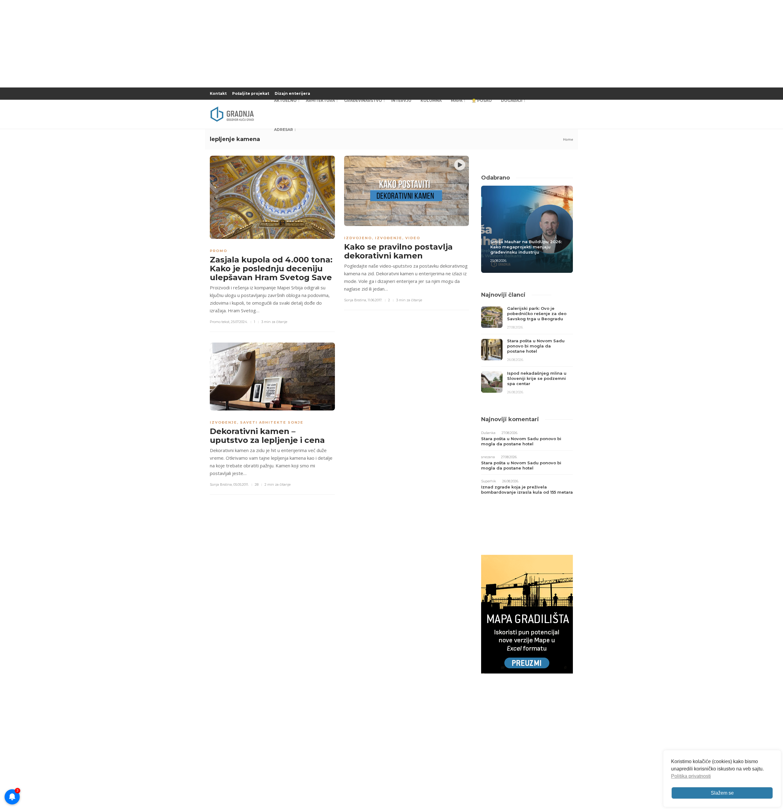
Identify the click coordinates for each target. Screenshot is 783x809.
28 (256, 484)
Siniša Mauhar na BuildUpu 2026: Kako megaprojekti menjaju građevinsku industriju (526, 246)
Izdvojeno (358, 238)
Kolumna (431, 100)
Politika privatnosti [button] (691, 776)
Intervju (401, 100)
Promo (218, 251)
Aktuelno (285, 100)
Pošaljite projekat (250, 93)
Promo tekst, (220, 322)
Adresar (283, 129)
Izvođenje (388, 238)
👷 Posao (482, 100)
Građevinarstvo (363, 100)
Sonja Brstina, (355, 300)
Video (412, 238)
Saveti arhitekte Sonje (271, 422)
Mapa (456, 100)
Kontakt (218, 93)
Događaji (511, 100)
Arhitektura (320, 100)
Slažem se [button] (722, 793)
